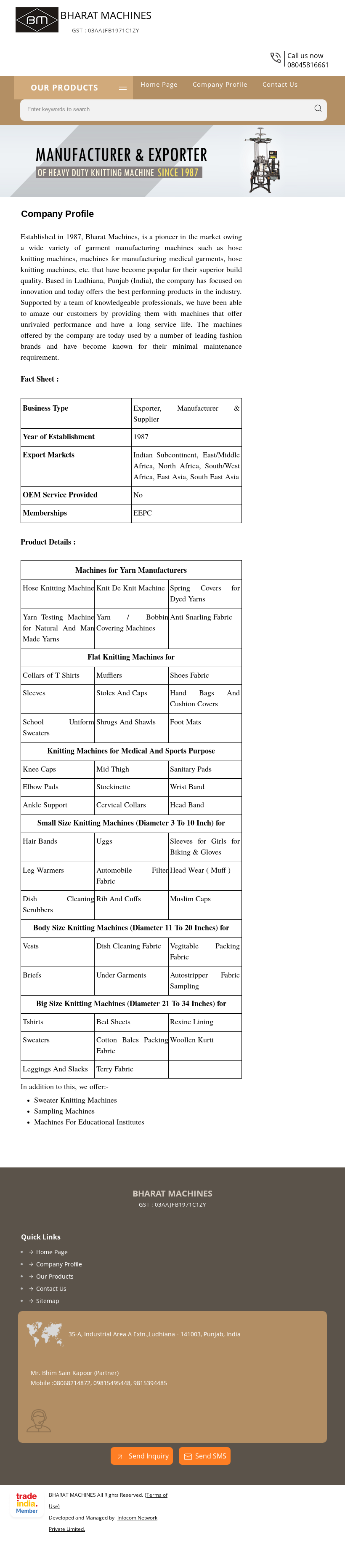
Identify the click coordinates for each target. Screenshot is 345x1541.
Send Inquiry (148, 1456)
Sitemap (47, 1301)
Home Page (159, 84)
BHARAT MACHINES (105, 21)
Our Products (64, 87)
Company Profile (220, 84)
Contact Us (280, 84)
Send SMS (210, 1456)
